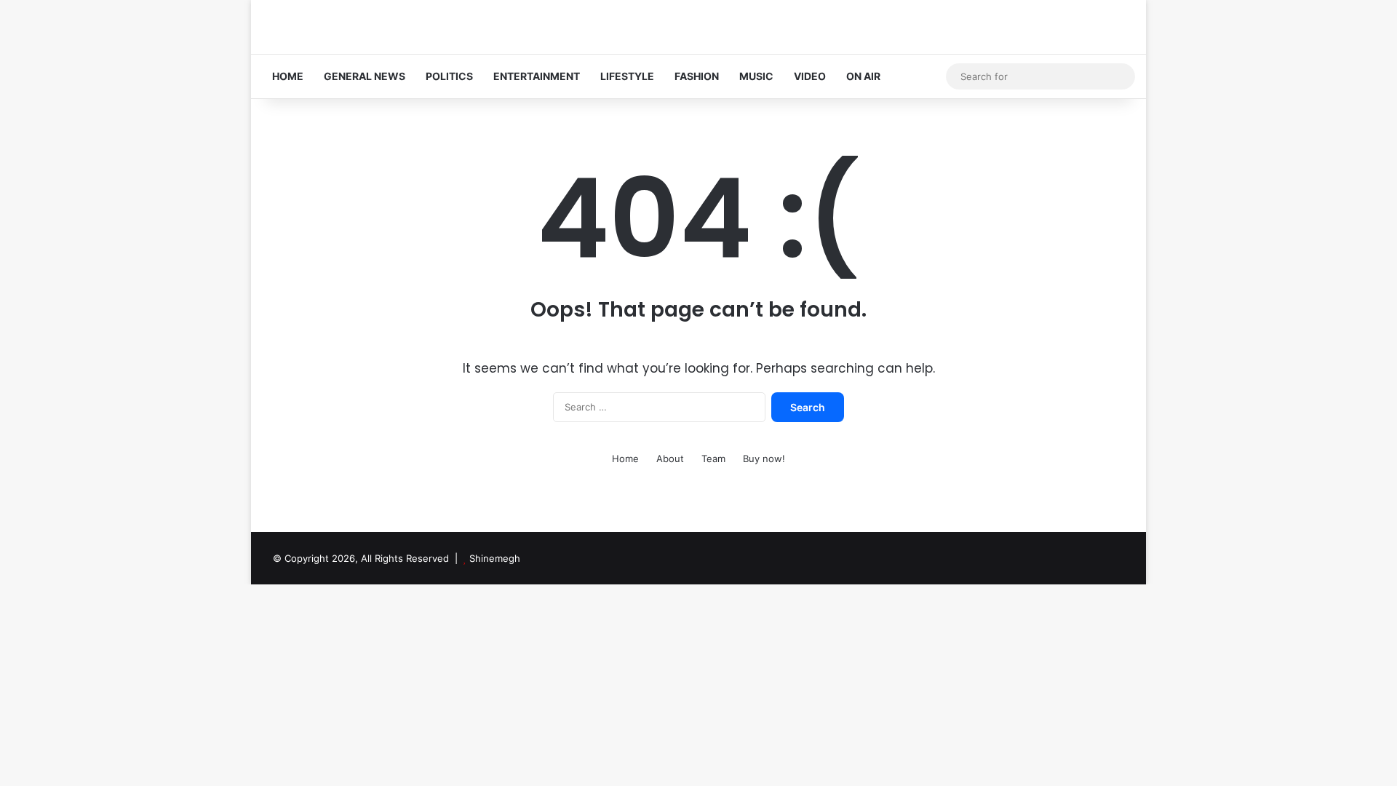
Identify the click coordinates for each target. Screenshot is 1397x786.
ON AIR (863, 76)
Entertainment (536, 76)
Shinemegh (494, 558)
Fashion (696, 76)
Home (287, 76)
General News (364, 76)
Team (713, 458)
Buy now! (764, 458)
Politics (449, 76)
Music (756, 76)
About (670, 458)
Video (810, 76)
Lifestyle (627, 76)
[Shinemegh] (334, 27)
